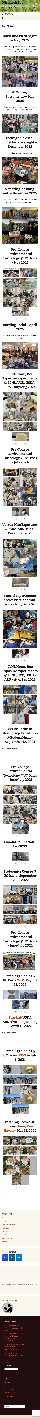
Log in (6, 1386)
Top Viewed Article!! (10, 1350)
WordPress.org (9, 1396)
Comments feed (9, 1393)
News (4, 1218)
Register (7, 1382)
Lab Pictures (6, 1235)
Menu (4, 18)
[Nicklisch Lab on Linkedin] (12, 1257)
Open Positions (7, 1238)
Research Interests (8, 1225)
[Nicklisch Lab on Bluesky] (19, 1257)
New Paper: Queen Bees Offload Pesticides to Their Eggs (13, 1328)
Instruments (6, 1231)
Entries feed (8, 1389)
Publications (6, 1228)
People (4, 1221)
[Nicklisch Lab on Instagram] (5, 1257)
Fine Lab (15, 1017)
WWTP (22, 980)
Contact (4, 1242)
